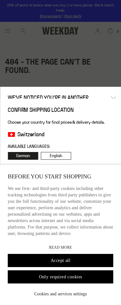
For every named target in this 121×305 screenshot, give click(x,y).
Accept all (60, 260)
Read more (60, 247)
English (56, 156)
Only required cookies (60, 276)
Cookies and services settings (60, 294)
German (23, 156)
